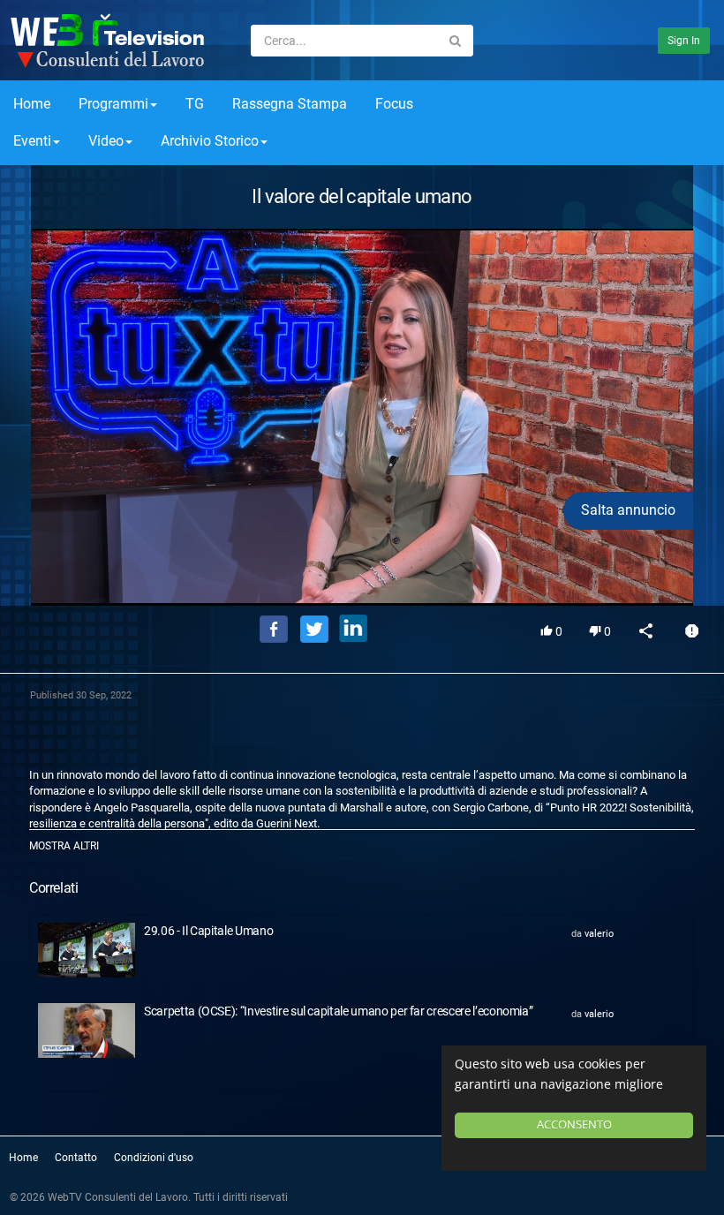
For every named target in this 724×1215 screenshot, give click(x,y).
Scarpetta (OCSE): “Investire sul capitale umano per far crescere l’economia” (338, 1011)
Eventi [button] (32, 140)
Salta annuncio (628, 510)
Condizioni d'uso (153, 1157)
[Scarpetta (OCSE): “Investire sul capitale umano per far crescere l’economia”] (86, 1030)
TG (194, 103)
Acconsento (574, 1124)
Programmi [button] (113, 103)
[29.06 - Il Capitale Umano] (86, 950)
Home (31, 103)
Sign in (683, 40)
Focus (394, 103)
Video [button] (106, 140)
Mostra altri (64, 846)
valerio (599, 934)
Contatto (76, 1157)
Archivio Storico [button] (210, 140)
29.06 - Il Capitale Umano (208, 931)
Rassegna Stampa (289, 103)
